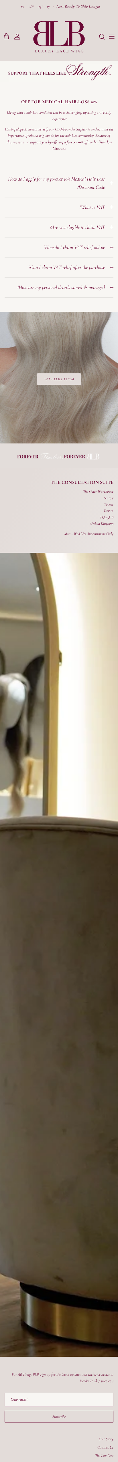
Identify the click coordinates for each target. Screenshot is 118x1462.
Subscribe (59, 1416)
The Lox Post (104, 1455)
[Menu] (111, 36)
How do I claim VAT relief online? (74, 247)
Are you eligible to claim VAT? (77, 227)
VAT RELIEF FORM (59, 379)
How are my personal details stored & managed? (61, 287)
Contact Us (105, 1447)
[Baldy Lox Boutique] (59, 37)
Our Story (106, 1439)
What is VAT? (92, 207)
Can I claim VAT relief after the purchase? (67, 267)
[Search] (99, 36)
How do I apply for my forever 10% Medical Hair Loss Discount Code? (56, 183)
